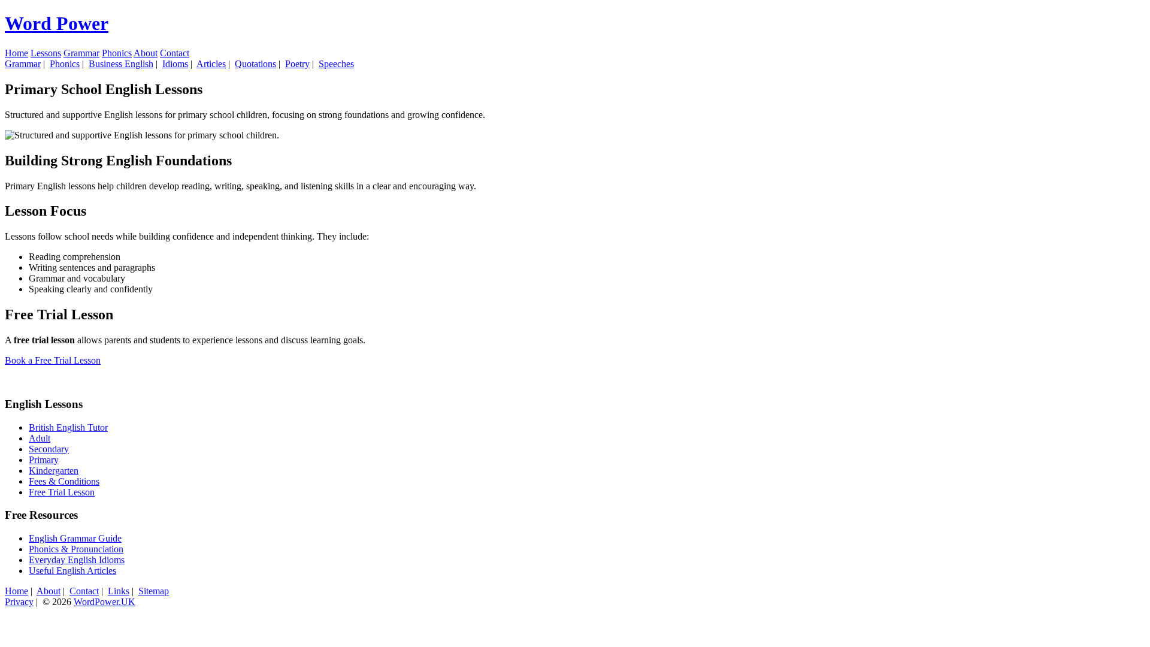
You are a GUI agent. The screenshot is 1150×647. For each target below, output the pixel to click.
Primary (44, 460)
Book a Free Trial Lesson (53, 360)
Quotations (255, 64)
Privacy (19, 602)
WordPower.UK (104, 602)
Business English (121, 64)
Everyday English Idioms (77, 560)
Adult (39, 438)
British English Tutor (68, 427)
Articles (211, 64)
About (146, 53)
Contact (174, 53)
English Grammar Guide (75, 538)
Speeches (336, 64)
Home (16, 53)
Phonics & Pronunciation (76, 549)
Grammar (81, 53)
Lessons (46, 53)
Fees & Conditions (64, 481)
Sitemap (153, 591)
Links (118, 591)
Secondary (49, 449)
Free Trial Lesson (62, 492)
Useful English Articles (72, 571)
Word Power (56, 23)
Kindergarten (53, 470)
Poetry (297, 64)
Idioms (175, 64)
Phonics (117, 53)
